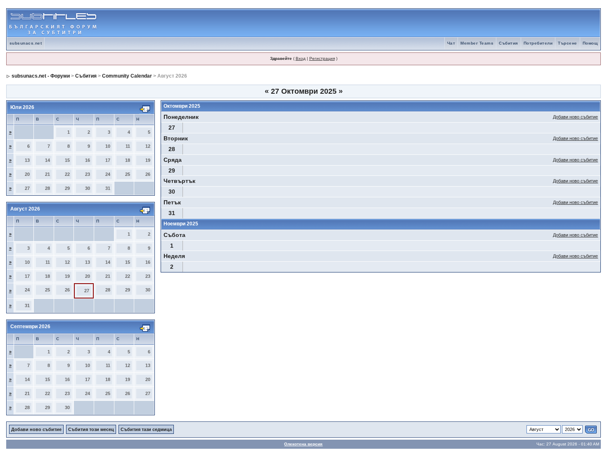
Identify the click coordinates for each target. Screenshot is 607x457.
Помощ (590, 43)
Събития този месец (91, 429)
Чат (451, 43)
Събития (508, 43)
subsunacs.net (25, 43)
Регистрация (322, 58)
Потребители (538, 43)
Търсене (567, 43)
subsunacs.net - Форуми (41, 76)
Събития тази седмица (146, 429)
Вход (301, 58)
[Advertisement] (503, 23)
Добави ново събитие (575, 116)
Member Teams (476, 43)
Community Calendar (127, 76)
